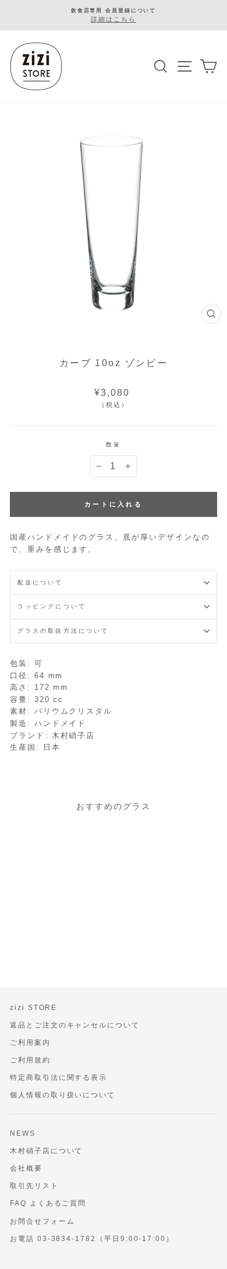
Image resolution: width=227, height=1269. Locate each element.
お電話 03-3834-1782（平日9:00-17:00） (92, 1239)
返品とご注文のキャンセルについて (75, 1025)
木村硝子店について (46, 1151)
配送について (40, 582)
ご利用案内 (30, 1042)
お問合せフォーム (42, 1221)
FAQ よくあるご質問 (48, 1203)
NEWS (23, 1133)
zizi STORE (33, 1008)
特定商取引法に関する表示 (58, 1077)
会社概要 (26, 1168)
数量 (113, 444)
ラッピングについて (51, 606)
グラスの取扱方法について (63, 631)
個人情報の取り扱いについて (62, 1095)
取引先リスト (34, 1186)
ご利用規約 (30, 1060)
